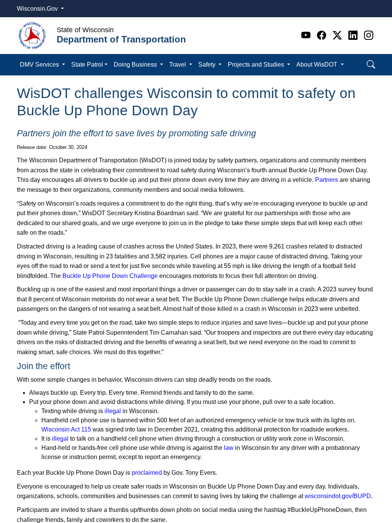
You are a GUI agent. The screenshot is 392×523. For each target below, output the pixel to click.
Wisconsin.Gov (38, 8)
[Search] (371, 64)
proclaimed (147, 472)
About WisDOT (317, 64)
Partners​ (326, 180)
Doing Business (136, 64)
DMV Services (40, 64)
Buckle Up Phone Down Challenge (110, 276)
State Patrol (87, 64)
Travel (178, 64)
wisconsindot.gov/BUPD (338, 496)
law (229, 448)
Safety (207, 64)
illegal (113, 411)
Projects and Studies (257, 64)
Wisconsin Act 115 (66, 429)
